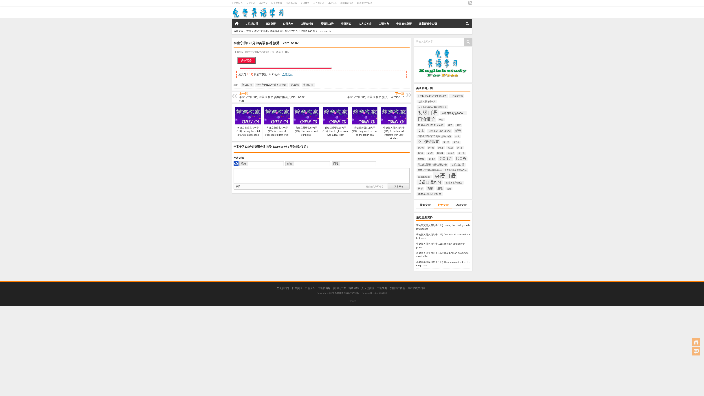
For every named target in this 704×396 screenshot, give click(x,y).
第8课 (420, 153)
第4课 (431, 148)
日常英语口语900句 (439, 130)
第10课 (440, 153)
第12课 (461, 153)
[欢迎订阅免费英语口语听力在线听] (470, 3)
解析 (420, 188)
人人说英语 (318, 3)
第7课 (459, 148)
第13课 (421, 159)
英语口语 (445, 176)
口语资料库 (276, 3)
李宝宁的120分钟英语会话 (268, 31)
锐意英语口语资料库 (429, 194)
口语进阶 (426, 118)
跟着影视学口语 (365, 3)
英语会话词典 (424, 177)
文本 (421, 130)
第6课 (450, 148)
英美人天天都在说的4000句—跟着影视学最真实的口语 (442, 170)
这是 (449, 189)
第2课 (456, 142)
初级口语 (427, 112)
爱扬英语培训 (380, 293)
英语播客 (305, 3)
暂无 (458, 130)
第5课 (440, 148)
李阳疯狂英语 (346, 3)
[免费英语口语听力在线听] (258, 8)
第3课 (421, 148)
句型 (441, 119)
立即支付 (287, 74)
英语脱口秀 (291, 3)
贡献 (430, 188)
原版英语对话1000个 (453, 113)
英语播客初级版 (453, 183)
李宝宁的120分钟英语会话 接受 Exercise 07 (375, 97)
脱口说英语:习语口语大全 (432, 164)
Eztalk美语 (457, 96)
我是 (459, 125)
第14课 (432, 159)
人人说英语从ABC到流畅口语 (432, 107)
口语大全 (263, 3)
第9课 (430, 153)
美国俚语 (445, 159)
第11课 (451, 153)
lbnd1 (240, 52)
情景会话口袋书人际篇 (431, 125)
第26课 (295, 84)
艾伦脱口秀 (237, 3)
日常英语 (250, 3)
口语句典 (332, 3)
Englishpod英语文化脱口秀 (432, 96)
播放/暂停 (246, 60)
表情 (238, 186)
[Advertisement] (110, 331)
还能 (440, 188)
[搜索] (467, 23)
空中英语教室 (428, 142)
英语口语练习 (429, 182)
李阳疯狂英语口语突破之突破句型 (434, 136)
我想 (450, 125)
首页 (237, 23)
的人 (457, 136)
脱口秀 (461, 159)
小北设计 (352, 301)
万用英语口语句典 (427, 101)
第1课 (446, 142)
